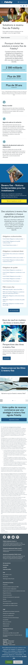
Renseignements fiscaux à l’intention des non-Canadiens (12, 635)
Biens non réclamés (7, 621)
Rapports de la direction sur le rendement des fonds (14, 590)
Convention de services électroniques (11, 617)
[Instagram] (17, 537)
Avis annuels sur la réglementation (10, 603)
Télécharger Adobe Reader (8, 578)
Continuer (9, 662)
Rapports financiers (7, 593)
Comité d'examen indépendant (9, 588)
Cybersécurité (6, 626)
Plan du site (5, 576)
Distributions (5, 630)
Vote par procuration (7, 595)
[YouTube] (13, 537)
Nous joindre (5, 565)
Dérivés (4, 599)
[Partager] (21, 5)
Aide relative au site (7, 574)
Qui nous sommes (6, 563)
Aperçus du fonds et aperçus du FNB (10, 586)
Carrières (5, 567)
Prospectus (5, 584)
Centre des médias (7, 569)
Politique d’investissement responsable (11, 597)
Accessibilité (5, 619)
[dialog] (14, 655)
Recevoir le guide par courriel (14, 201)
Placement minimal (7, 601)
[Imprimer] (23, 5)
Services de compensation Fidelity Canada (12, 554)
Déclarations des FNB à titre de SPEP (11, 633)
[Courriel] (26, 5)
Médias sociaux (6, 623)
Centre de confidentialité (8, 615)
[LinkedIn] (4, 537)
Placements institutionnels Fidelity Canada (12, 548)
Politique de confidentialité (8, 613)
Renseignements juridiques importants (11, 611)
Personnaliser (18, 662)
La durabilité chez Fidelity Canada (10, 605)
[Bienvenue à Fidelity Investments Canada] (8, 2)
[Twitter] (8, 537)
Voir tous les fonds (14, 310)
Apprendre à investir (14, 419)
